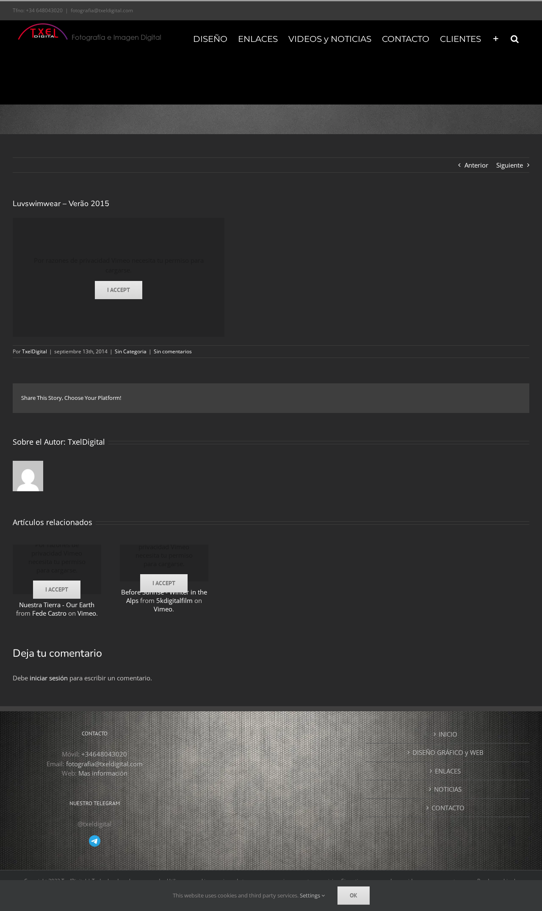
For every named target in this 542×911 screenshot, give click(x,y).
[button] (515, 38)
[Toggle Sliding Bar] (496, 38)
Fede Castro (49, 613)
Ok (353, 895)
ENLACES (448, 771)
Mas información (102, 773)
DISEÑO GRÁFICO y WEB (448, 752)
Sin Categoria (131, 351)
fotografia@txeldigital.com (102, 10)
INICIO (448, 734)
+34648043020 (104, 754)
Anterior (476, 165)
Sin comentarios (173, 351)
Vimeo (86, 613)
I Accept (118, 290)
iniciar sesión (49, 678)
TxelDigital (34, 351)
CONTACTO (448, 808)
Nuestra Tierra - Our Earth (56, 604)
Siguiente (509, 165)
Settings (310, 895)
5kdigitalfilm (174, 600)
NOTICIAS (448, 789)
